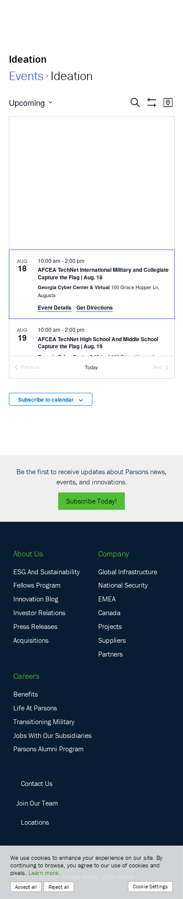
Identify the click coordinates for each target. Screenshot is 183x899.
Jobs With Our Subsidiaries (52, 735)
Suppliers (112, 640)
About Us (28, 553)
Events (26, 75)
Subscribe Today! (91, 500)
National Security (123, 585)
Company (113, 553)
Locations (35, 822)
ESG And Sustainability (46, 571)
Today (91, 367)
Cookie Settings (150, 886)
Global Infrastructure (127, 571)
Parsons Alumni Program (48, 748)
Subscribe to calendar (46, 399)
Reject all (58, 886)
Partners (110, 653)
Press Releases (35, 626)
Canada (109, 612)
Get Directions (94, 307)
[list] (92, 303)
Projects (110, 626)
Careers (26, 676)
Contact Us (36, 783)
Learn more (43, 873)
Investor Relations (39, 612)
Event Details (55, 307)
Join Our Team (37, 802)
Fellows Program (36, 585)
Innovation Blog (35, 598)
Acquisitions (30, 640)
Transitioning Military (44, 721)
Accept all (26, 886)
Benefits (25, 693)
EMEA (106, 598)
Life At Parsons (35, 707)
